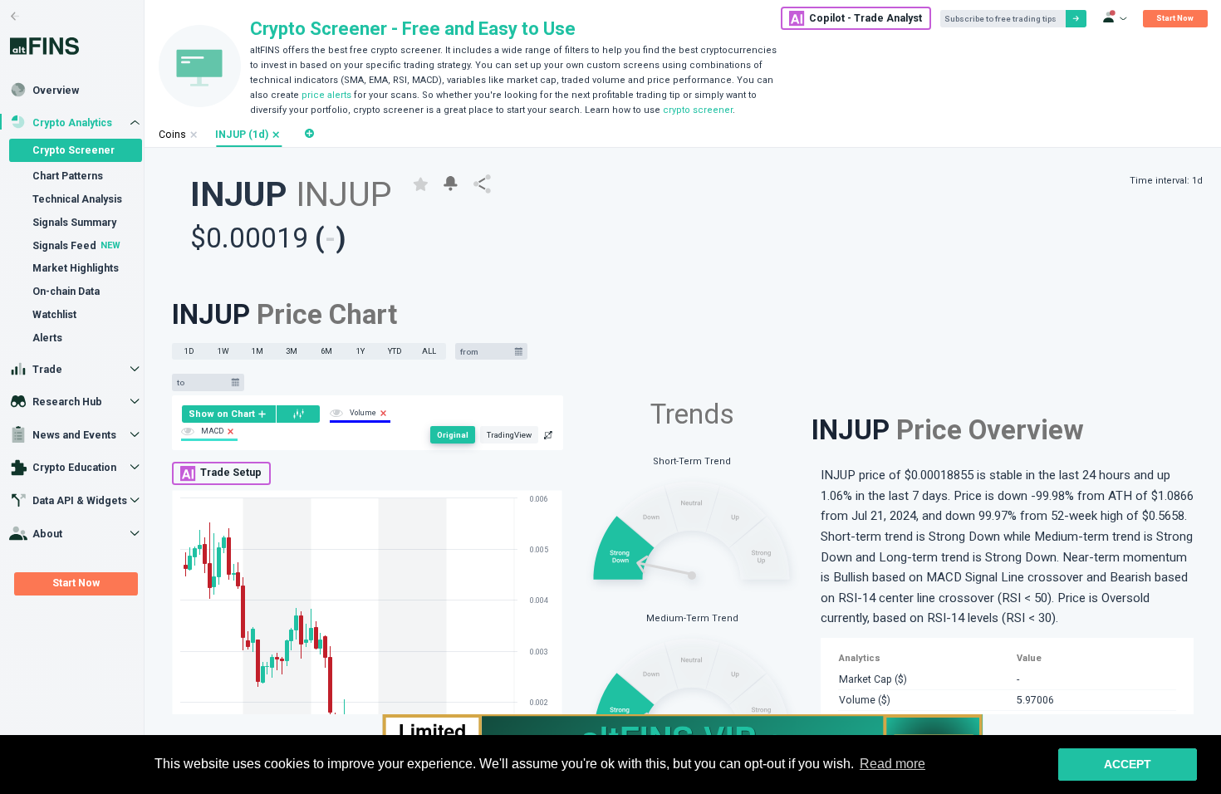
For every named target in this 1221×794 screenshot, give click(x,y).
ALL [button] (429, 350)
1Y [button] (360, 350)
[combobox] (485, 351)
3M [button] (291, 350)
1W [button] (223, 350)
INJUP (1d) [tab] (241, 134)
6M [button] (326, 350)
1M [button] (257, 350)
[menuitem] (229, 414)
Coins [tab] (172, 134)
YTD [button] (395, 350)
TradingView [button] (509, 434)
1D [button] (189, 350)
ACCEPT (1127, 764)
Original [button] (452, 434)
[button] (276, 135)
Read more (892, 764)
